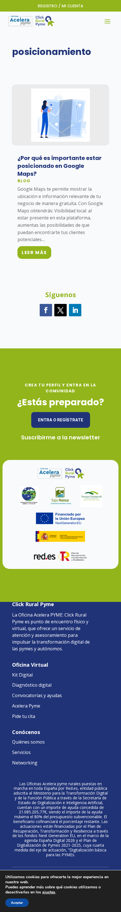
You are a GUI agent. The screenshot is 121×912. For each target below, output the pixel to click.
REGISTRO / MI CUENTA (60, 6)
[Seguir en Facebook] (46, 310)
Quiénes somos (28, 742)
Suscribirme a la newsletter (60, 437)
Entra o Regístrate (60, 419)
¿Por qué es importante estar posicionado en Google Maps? (59, 166)
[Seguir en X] (60, 310)
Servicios (21, 752)
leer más (34, 252)
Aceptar (17, 902)
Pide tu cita (23, 716)
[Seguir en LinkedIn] (75, 310)
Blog (24, 181)
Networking (24, 763)
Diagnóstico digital (31, 685)
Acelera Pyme (26, 706)
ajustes (48, 892)
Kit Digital (22, 675)
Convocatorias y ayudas (37, 695)
